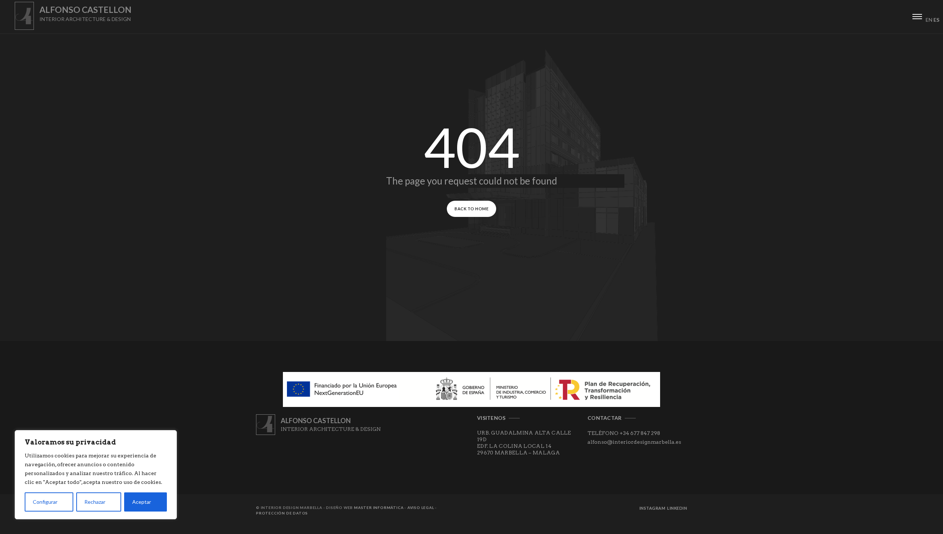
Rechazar (94, 502)
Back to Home (471, 208)
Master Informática (378, 507)
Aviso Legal (420, 507)
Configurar (45, 502)
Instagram (652, 508)
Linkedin (677, 508)
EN (929, 20)
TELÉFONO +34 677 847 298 (624, 433)
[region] (96, 474)
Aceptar (141, 502)
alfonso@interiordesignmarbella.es (634, 442)
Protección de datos (282, 513)
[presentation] (917, 15)
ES (936, 20)
